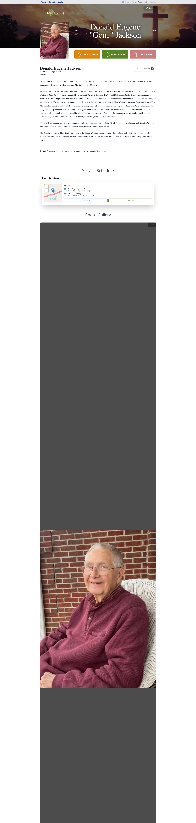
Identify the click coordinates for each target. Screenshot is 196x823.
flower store (101, 151)
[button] (52, 190)
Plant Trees (130, 200)
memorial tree (67, 151)
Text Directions (85, 200)
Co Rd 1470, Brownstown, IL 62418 (81, 196)
